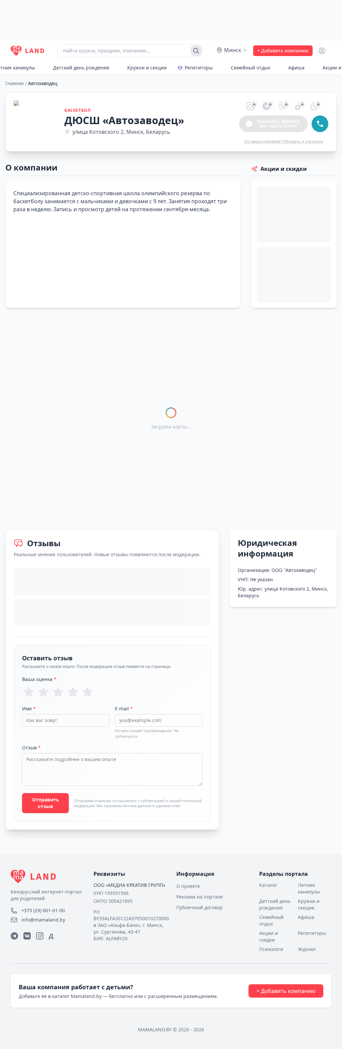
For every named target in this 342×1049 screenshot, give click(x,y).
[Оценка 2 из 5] (43, 692)
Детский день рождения (81, 67)
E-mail (124, 708)
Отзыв (31, 747)
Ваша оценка (39, 679)
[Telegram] (14, 936)
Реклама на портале (199, 897)
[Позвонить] (320, 123)
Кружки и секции (147, 67)
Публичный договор (199, 907)
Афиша (296, 67)
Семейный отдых (250, 67)
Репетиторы (199, 67)
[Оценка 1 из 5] (28, 692)
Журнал (307, 949)
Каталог (268, 885)
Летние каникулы (309, 888)
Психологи (271, 949)
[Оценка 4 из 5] (72, 692)
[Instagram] (39, 936)
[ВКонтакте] (27, 936)
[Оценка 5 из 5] (87, 692)
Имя (29, 708)
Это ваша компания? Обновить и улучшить (283, 141)
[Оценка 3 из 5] (58, 692)
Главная (14, 83)
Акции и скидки (268, 936)
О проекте (188, 886)
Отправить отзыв (45, 802)
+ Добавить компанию (283, 50)
